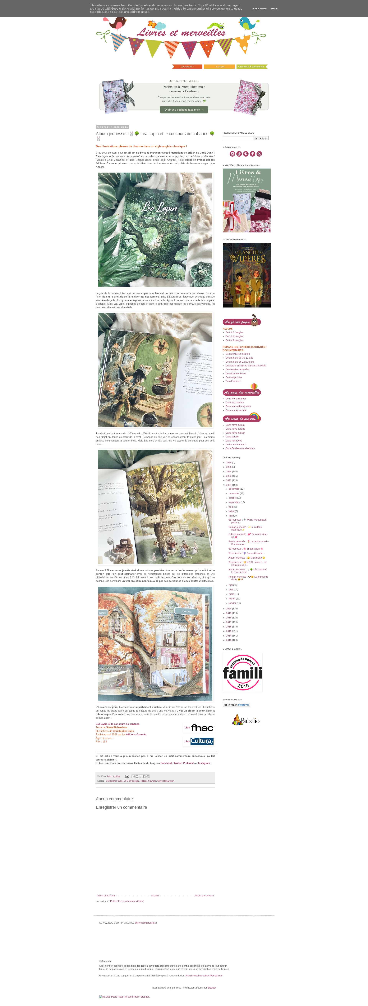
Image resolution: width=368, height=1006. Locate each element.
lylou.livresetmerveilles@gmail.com (204, 975)
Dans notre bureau (235, 425)
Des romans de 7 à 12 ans (239, 357)
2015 (229, 631)
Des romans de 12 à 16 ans (240, 361)
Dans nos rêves (234, 440)
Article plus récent (106, 895)
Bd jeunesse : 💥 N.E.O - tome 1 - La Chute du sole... (247, 563)
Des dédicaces (233, 381)
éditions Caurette (136, 734)
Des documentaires (236, 373)
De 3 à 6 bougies (234, 336)
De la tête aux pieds (236, 398)
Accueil (155, 895)
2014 (229, 635)
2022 (229, 480)
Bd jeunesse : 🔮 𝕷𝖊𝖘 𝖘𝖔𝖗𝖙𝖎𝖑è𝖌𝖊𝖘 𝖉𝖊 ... (246, 553)
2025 (229, 467)
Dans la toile (232, 436)
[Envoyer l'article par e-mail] (126, 776)
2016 (229, 626)
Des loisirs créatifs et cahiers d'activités (246, 365)
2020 (229, 608)
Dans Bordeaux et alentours (240, 448)
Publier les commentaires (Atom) (127, 901)
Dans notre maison (235, 432)
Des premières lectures (238, 354)
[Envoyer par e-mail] (133, 776)
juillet (232, 511)
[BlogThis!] (137, 776)
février (232, 598)
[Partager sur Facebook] (144, 776)
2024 (229, 471)
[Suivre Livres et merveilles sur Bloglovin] (236, 706)
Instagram (204, 763)
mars (232, 594)
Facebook (166, 763)
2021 (229, 485)
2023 (229, 476)
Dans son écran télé (236, 410)
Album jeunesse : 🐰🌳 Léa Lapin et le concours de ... (247, 571)
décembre (234, 489)
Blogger (212, 987)
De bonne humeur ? (236, 444)
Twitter (178, 763)
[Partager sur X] (140, 776)
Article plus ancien (204, 895)
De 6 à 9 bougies (131, 781)
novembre (234, 493)
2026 (229, 462)
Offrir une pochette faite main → (184, 109)
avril (231, 589)
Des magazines (234, 377)
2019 (229, 613)
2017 (229, 622)
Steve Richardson (165, 781)
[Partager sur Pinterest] (148, 776)
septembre (235, 502)
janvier (233, 603)
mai (231, 585)
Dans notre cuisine (235, 428)
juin (231, 515)
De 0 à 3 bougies (234, 332)
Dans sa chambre (235, 402)
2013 (229, 640)
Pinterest (188, 763)
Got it (274, 8)
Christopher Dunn (114, 781)
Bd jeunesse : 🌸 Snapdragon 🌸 (245, 548)
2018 (229, 617)
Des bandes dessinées (238, 369)
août (231, 507)
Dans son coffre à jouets (238, 406)
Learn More (259, 8)
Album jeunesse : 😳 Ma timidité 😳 (246, 557)
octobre (233, 498)
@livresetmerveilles (145, 923)
